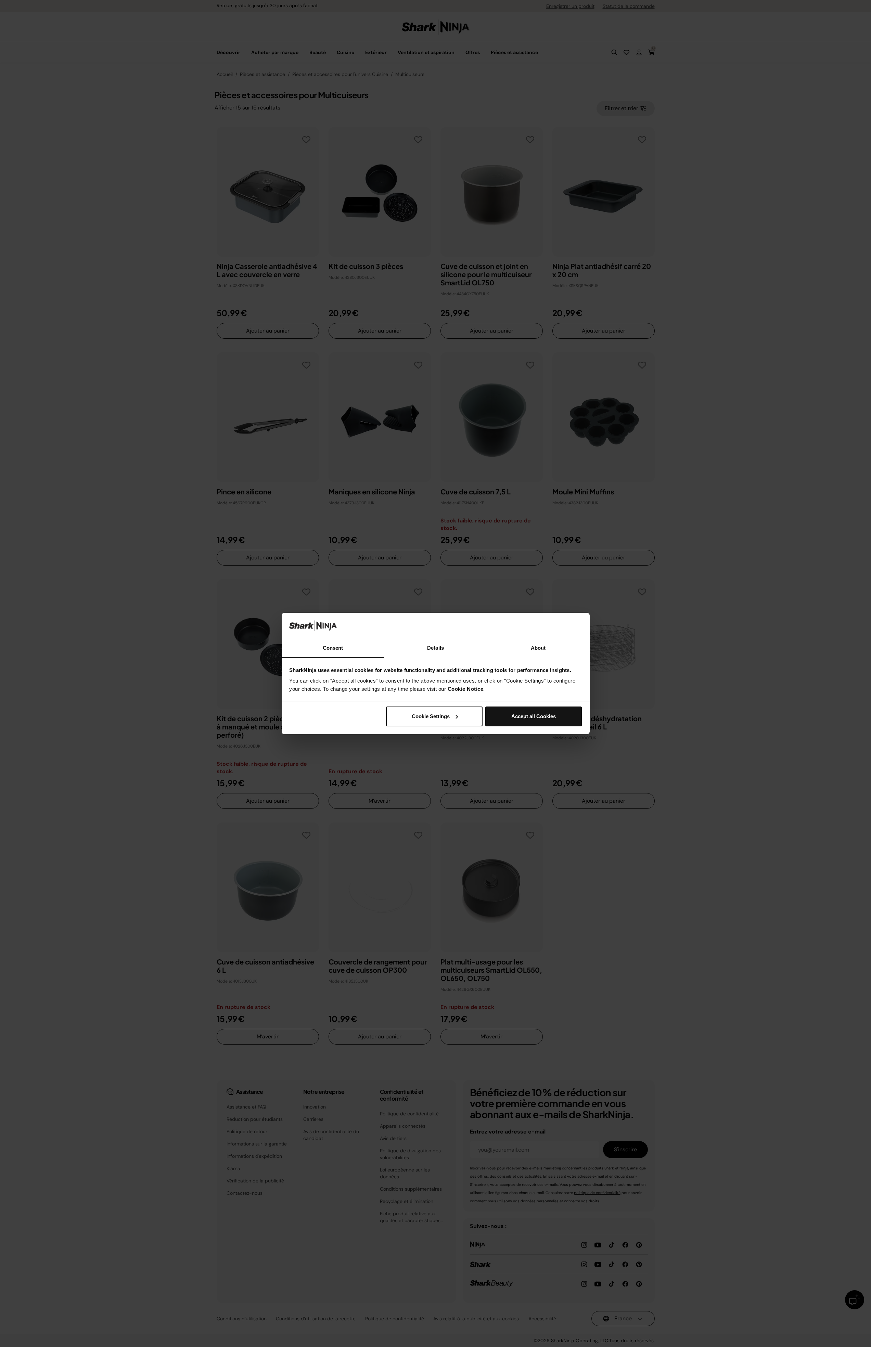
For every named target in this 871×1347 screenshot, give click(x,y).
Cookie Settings (431, 716)
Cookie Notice (466, 689)
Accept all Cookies (533, 716)
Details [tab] (435, 648)
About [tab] (538, 648)
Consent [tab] (333, 648)
